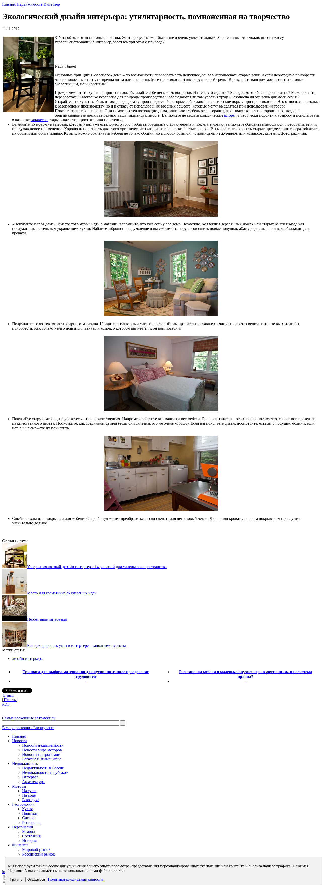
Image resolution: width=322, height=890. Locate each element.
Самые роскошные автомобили (29, 718)
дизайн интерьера (27, 658)
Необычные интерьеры (47, 619)
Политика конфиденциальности (75, 879)
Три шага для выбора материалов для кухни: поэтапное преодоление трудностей (86, 674)
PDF (6, 704)
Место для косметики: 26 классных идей (62, 593)
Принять (16, 879)
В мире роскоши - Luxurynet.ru (28, 728)
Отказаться (36, 879)
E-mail (8, 695)
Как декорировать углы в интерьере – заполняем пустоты (76, 645)
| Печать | (10, 700)
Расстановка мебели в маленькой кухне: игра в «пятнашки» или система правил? (245, 674)
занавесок (39, 120)
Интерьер (52, 4)
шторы (230, 115)
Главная (9, 4)
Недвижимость (30, 4)
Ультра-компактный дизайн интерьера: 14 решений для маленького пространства (97, 567)
